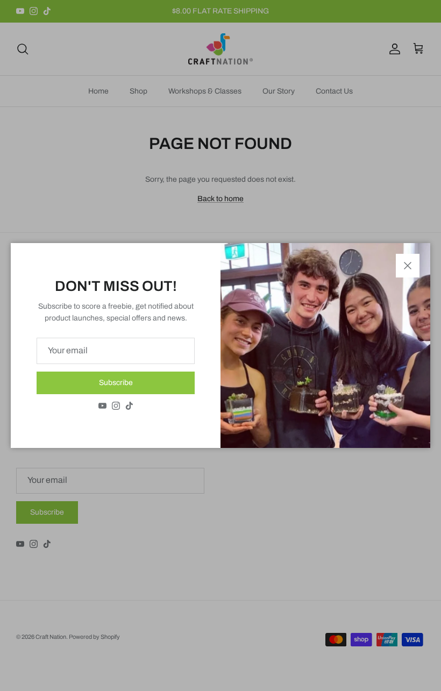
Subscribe (116, 383)
